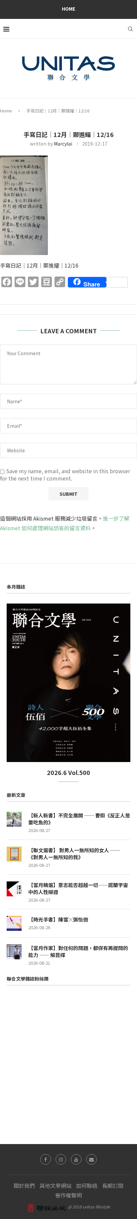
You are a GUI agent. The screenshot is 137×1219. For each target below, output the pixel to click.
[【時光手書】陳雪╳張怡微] (14, 923)
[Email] (91, 1159)
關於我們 (24, 1185)
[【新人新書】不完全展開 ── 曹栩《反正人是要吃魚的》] (14, 819)
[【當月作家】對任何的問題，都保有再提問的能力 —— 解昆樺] (14, 951)
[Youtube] (76, 1159)
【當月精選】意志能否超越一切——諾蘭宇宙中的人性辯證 (78, 888)
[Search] (130, 28)
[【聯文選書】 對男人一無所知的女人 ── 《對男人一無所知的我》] (14, 854)
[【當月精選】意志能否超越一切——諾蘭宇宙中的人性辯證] (14, 888)
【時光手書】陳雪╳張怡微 (58, 919)
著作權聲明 (68, 1195)
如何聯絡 (86, 1185)
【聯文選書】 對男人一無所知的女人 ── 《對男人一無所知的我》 (74, 854)
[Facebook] (45, 1159)
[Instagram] (61, 1159)
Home (68, 8)
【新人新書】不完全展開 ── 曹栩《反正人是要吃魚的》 (79, 819)
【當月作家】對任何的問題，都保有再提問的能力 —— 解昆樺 (78, 951)
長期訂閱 (112, 1185)
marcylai (63, 143)
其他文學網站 (55, 1185)
